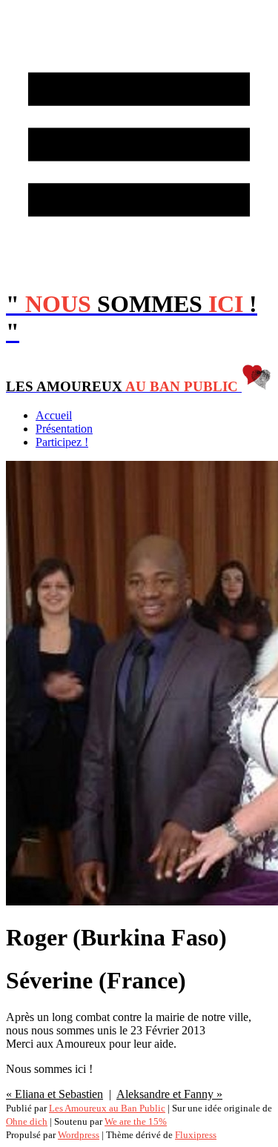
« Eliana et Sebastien (54, 1094)
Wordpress (78, 1134)
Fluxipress (195, 1134)
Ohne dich (26, 1121)
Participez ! (62, 442)
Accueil (54, 415)
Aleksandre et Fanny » (169, 1094)
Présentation (64, 428)
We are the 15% (136, 1121)
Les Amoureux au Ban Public (107, 1108)
